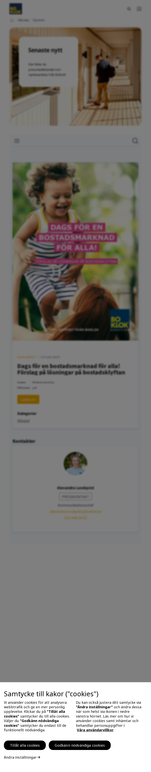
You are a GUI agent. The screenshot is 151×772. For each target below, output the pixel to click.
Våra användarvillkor (95, 730)
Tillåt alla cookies (25, 745)
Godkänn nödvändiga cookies (80, 745)
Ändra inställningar (20, 757)
